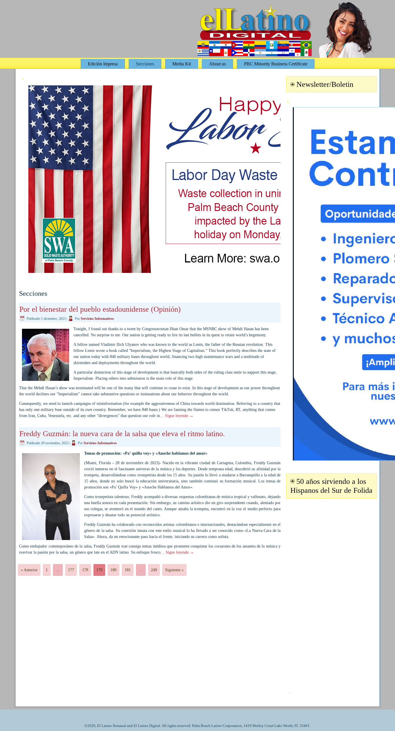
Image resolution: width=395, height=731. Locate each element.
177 (71, 570)
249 (154, 570)
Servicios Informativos (97, 319)
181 (128, 570)
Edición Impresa (103, 63)
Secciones (145, 63)
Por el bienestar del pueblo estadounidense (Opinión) (100, 309)
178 (85, 570)
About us (217, 63)
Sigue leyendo (179, 416)
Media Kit (181, 63)
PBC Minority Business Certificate (275, 63)
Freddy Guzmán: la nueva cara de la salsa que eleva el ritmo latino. (122, 433)
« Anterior (29, 570)
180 (113, 570)
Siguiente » (174, 570)
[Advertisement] (330, 592)
